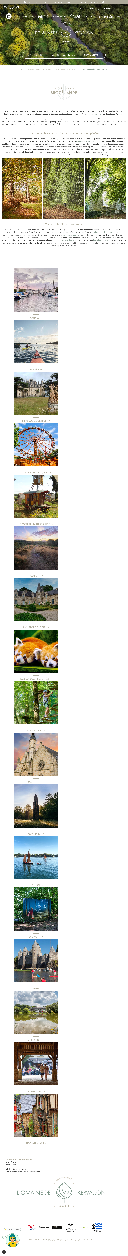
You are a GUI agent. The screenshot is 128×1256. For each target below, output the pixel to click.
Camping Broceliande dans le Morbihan (36, 69)
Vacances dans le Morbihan (67, 69)
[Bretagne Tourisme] (44, 1228)
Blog (118, 16)
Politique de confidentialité (75, 1241)
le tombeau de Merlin (68, 240)
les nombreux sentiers (71, 235)
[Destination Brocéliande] (83, 1227)
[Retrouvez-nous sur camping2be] (18, 7)
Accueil (16, 16)
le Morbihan (97, 114)
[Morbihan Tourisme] (57, 1227)
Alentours (91, 16)
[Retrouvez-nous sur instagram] (5, 7)
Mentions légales (57, 1241)
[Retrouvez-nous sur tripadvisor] (13, 7)
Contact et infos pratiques (106, 16)
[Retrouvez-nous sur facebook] (9, 7)
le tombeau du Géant (102, 240)
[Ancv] (31, 1227)
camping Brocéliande (85, 141)
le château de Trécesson (102, 232)
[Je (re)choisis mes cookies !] (4, 1252)
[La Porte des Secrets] (70, 1227)
